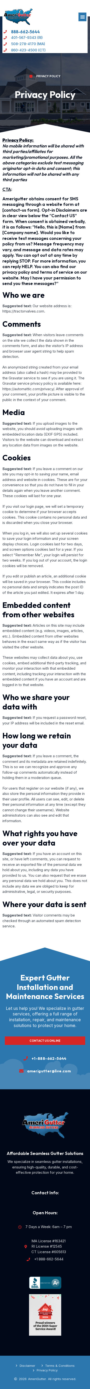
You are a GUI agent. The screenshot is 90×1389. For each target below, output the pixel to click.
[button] (82, 17)
